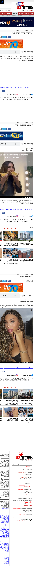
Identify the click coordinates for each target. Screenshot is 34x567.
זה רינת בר (28, 148)
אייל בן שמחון (6, 513)
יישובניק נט (6, 519)
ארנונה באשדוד (5, 534)
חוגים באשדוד (5, 533)
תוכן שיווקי (6, 493)
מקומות (20, 15)
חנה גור (7, 559)
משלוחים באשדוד (5, 522)
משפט (7, 496)
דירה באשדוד (5, 545)
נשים (7, 504)
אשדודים (14, 15)
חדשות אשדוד (5, 458)
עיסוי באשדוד (5, 555)
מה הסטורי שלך (6, 15)
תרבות (9, 13)
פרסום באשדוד (5, 538)
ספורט (21, 13)
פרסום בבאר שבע (5, 528)
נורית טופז (6, 558)
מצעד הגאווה (6, 556)
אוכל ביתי (6, 462)
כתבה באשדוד (5, 543)
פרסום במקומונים (5, 520)
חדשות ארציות (5, 459)
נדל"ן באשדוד (5, 508)
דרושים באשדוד (5, 532)
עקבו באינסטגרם (11, 94)
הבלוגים (6, 486)
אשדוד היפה (6, 480)
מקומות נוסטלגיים (4, 490)
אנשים (25, 15)
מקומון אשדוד (5, 521)
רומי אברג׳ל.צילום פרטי (25, 299)
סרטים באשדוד (5, 507)
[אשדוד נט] (22, 461)
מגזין (7, 470)
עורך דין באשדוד (5, 548)
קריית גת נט (6, 549)
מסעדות (6, 460)
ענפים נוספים (6, 469)
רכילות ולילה (22, 30)
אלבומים (6, 476)
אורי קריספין (20, 489)
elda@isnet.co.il (28, 486)
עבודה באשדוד (5, 542)
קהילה (4, 13)
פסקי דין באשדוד (5, 497)
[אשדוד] (23, 11)
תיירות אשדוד (5, 561)
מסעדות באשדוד (5, 523)
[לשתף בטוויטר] (4, 37)
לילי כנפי (7, 562)
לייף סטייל (6, 494)
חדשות (27, 13)
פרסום (7, 551)
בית (32, 13)
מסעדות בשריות (5, 461)
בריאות (7, 495)
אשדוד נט (30, 30)
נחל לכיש (6, 563)
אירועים (7, 477)
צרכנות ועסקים (5, 492)
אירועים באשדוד (5, 531)
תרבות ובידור (5, 465)
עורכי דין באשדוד (5, 535)
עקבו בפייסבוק (27, 94)
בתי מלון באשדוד (5, 518)
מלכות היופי (6, 557)
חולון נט (7, 550)
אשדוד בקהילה (5, 479)
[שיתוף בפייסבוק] (8, 37)
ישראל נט (6, 511)
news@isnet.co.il (27, 494)
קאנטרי (7, 554)
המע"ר (7, 560)
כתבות (7, 471)
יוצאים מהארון (4, 456)
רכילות (15, 13)
